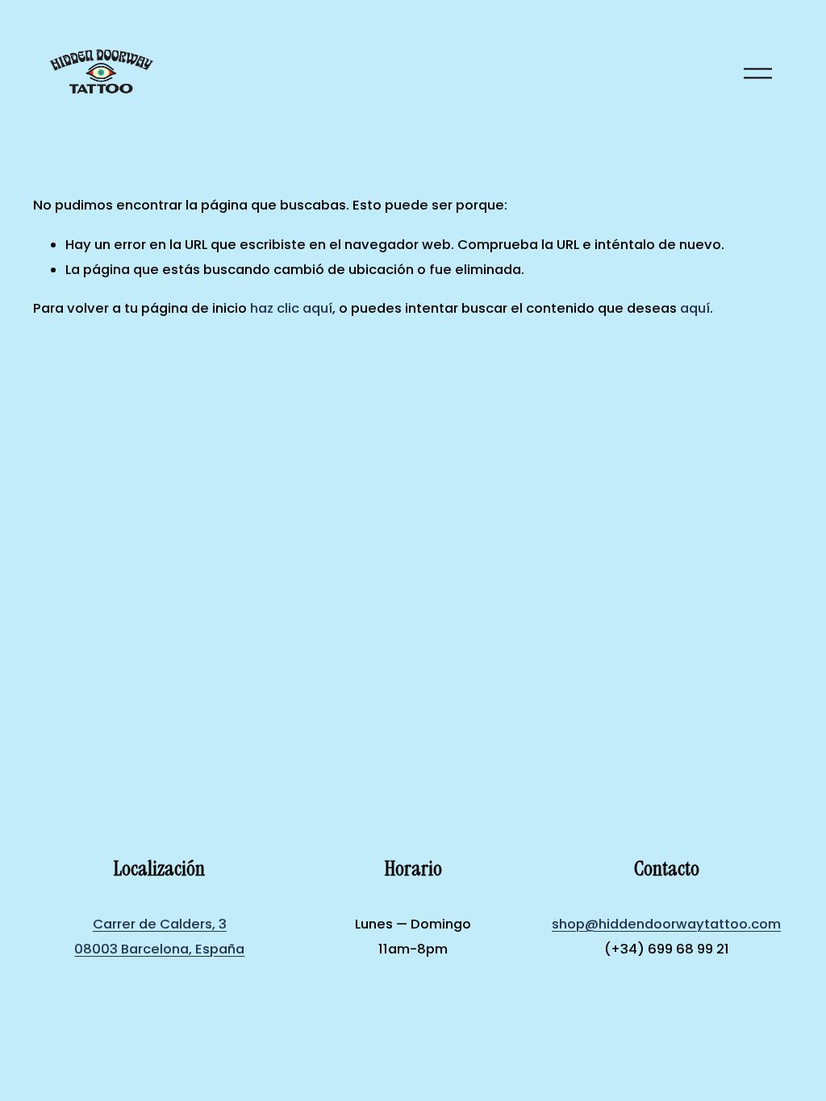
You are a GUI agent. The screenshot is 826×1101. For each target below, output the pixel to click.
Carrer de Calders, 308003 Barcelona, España (159, 936)
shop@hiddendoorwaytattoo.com (666, 924)
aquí (695, 308)
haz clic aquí (291, 308)
